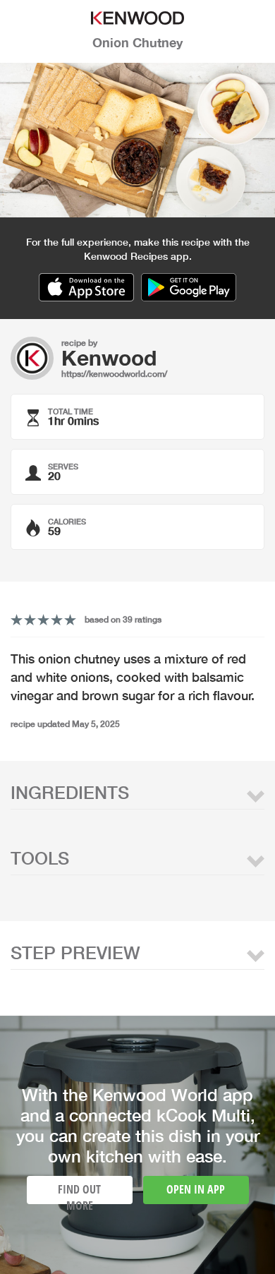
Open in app (195, 1189)
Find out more (79, 1193)
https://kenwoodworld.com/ (114, 373)
